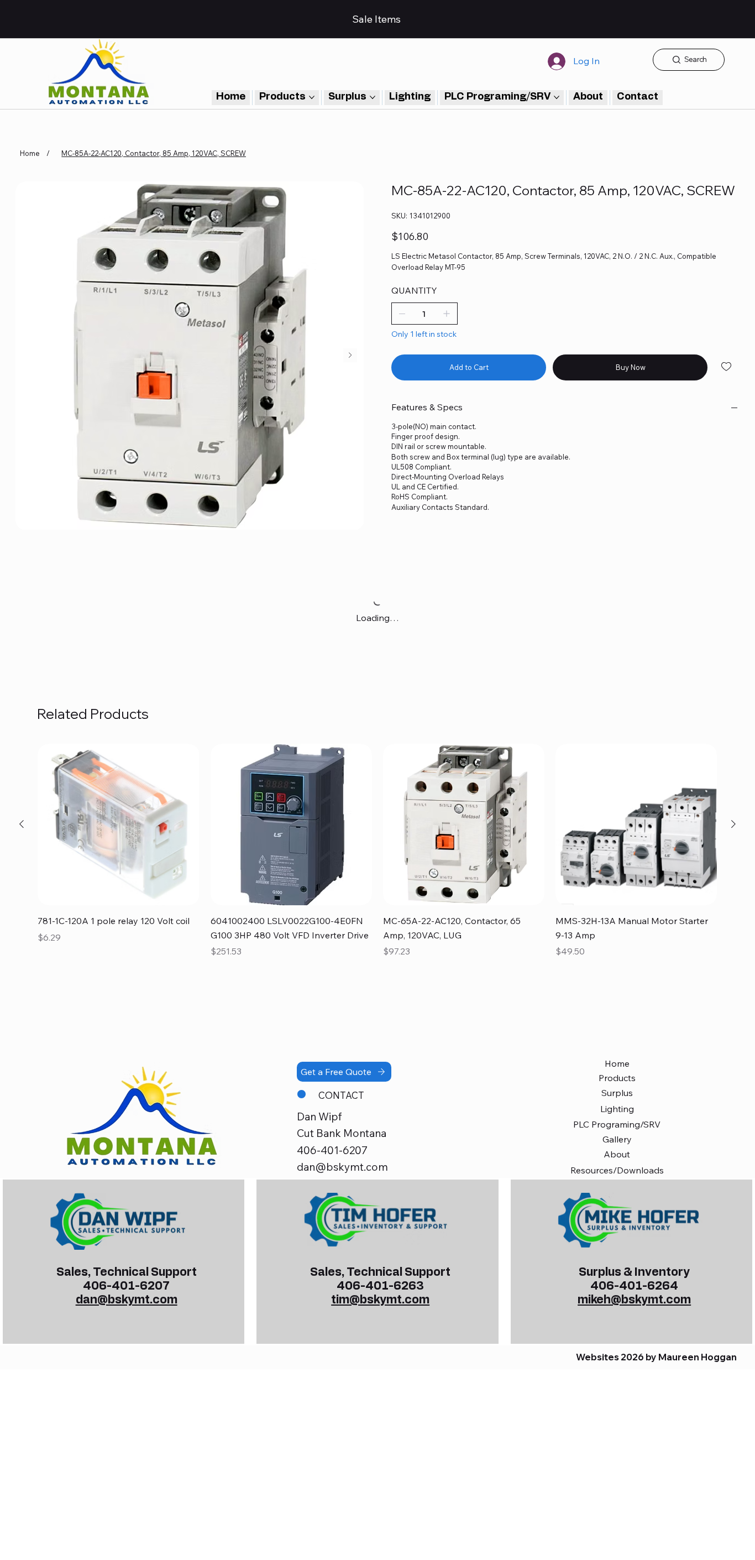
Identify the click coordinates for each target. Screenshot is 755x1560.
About (617, 1154)
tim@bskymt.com (380, 1300)
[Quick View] (118, 824)
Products (617, 1077)
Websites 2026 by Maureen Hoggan (656, 1357)
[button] (637, 97)
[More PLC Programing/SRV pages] (556, 97)
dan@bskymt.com (342, 1166)
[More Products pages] (311, 97)
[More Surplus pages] (372, 97)
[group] (377, 859)
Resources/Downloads (617, 1170)
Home (617, 1063)
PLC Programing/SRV (616, 1124)
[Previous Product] (21, 824)
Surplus (617, 1092)
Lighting (617, 1108)
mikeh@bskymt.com (634, 1300)
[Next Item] (350, 355)
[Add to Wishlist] (727, 366)
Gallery (617, 1139)
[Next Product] (733, 824)
